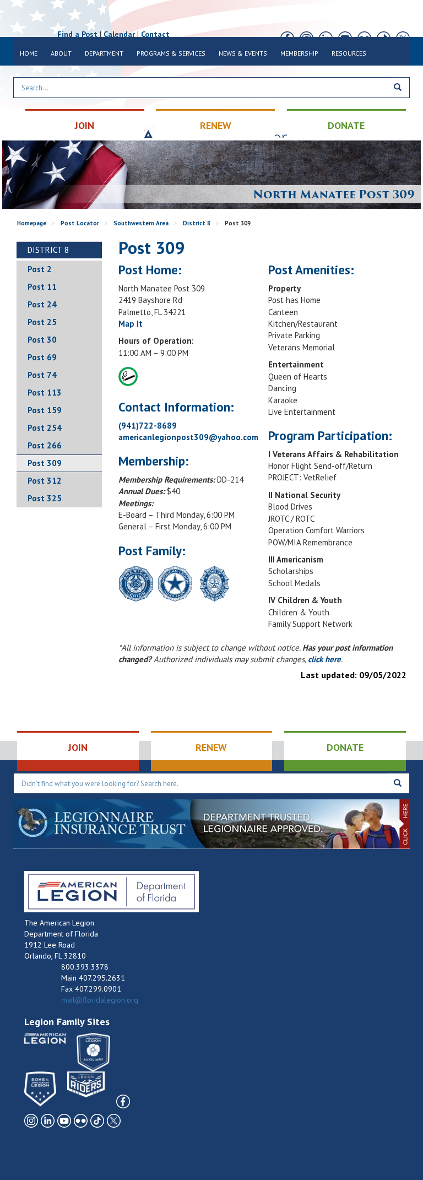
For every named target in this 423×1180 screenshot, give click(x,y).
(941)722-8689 (147, 425)
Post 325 (45, 498)
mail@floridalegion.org (99, 1000)
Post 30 (42, 339)
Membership (299, 53)
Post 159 (45, 410)
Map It (130, 323)
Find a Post (77, 34)
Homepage (31, 223)
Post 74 (42, 375)
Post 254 (45, 428)
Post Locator (80, 223)
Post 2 (40, 269)
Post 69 (42, 357)
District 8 (196, 223)
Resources (349, 53)
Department (104, 53)
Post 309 (45, 463)
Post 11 (42, 287)
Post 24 (42, 304)
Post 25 (42, 322)
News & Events (243, 53)
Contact (155, 34)
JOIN (84, 125)
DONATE (346, 125)
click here (324, 659)
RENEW (215, 125)
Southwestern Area (141, 223)
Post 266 (45, 445)
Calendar (119, 34)
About (61, 53)
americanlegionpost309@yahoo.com (188, 437)
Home (28, 53)
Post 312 (45, 480)
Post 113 (45, 392)
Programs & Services (171, 53)
